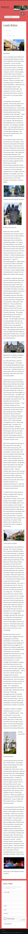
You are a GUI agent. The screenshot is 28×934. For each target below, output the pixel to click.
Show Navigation (22, 14)
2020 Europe (8, 35)
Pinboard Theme (11, 932)
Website (6, 913)
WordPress (20, 932)
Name (5, 906)
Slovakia (13, 35)
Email (5, 909)
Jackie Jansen (8, 30)
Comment (6, 892)
